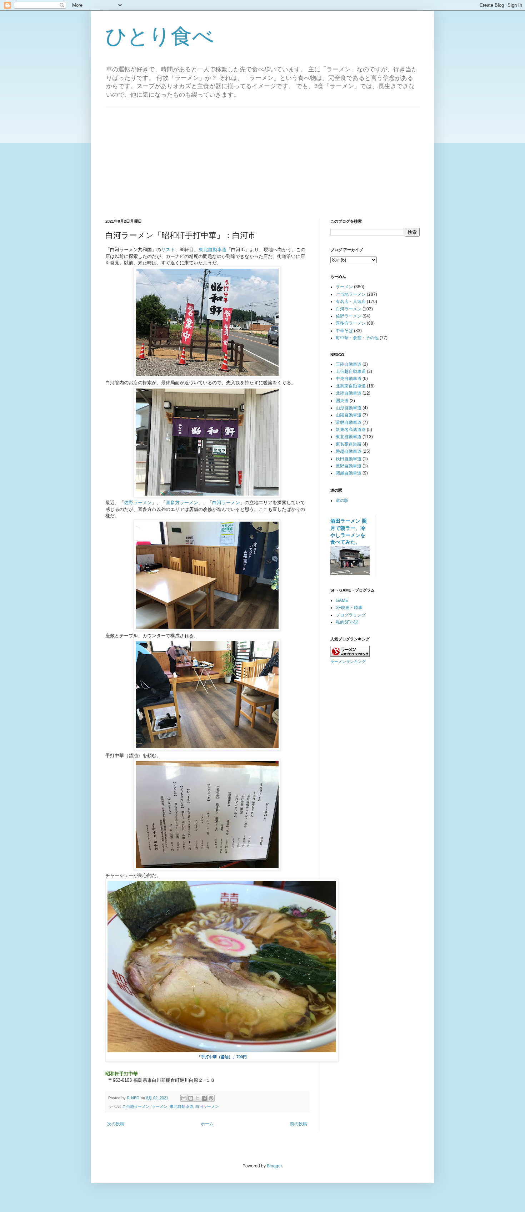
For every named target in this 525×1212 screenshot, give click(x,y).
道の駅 (342, 500)
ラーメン (160, 1106)
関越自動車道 (348, 473)
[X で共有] (197, 1098)
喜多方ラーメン (182, 502)
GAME (342, 600)
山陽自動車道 (348, 414)
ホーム (207, 1123)
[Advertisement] (262, 158)
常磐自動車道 (348, 422)
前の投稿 (298, 1123)
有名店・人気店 (351, 301)
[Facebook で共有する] (204, 1098)
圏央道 (342, 400)
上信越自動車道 (351, 371)
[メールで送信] (184, 1098)
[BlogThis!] (190, 1098)
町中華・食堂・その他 (357, 337)
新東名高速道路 (351, 429)
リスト (168, 249)
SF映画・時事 (349, 607)
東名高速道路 (348, 444)
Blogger (274, 1165)
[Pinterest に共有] (211, 1098)
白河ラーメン (226, 502)
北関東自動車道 (351, 386)
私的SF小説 (347, 622)
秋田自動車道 (348, 458)
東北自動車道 (212, 249)
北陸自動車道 (348, 393)
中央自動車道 (348, 378)
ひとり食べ (159, 36)
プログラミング (351, 615)
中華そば (344, 330)
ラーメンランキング (348, 661)
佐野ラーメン (138, 502)
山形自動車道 (348, 407)
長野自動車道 (348, 465)
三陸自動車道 (348, 364)
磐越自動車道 (348, 451)
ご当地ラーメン (136, 1106)
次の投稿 (115, 1123)
